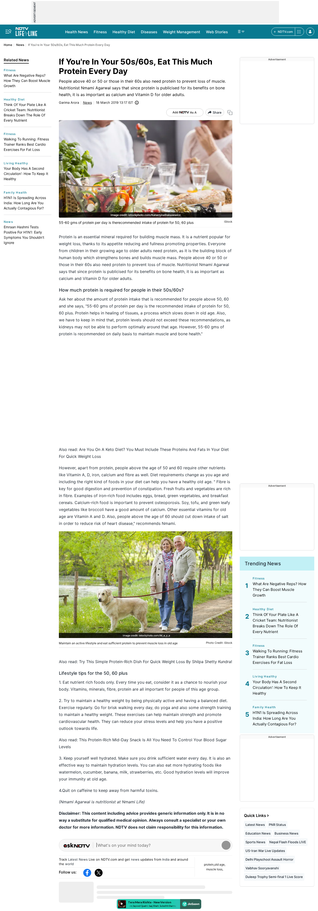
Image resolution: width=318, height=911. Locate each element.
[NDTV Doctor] (26, 30)
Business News (286, 833)
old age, (219, 864)
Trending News (263, 564)
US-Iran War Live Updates (265, 851)
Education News (258, 833)
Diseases (149, 32)
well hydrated (103, 758)
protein (170, 250)
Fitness (100, 32)
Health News (76, 32)
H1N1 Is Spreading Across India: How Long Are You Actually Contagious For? (25, 203)
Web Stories (217, 32)
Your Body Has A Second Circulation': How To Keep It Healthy (26, 173)
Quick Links (255, 815)
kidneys (66, 326)
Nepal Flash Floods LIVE (287, 842)
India (165, 859)
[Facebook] (87, 873)
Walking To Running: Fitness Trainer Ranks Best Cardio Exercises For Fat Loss (26, 144)
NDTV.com (285, 32)
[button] (310, 32)
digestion (93, 488)
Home (8, 45)
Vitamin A (76, 474)
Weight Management (181, 32)
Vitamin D (92, 278)
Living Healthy (16, 163)
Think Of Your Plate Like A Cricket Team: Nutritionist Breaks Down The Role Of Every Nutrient (25, 112)
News (20, 45)
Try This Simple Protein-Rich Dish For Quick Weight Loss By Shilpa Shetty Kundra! (155, 661)
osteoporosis (167, 502)
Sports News (255, 842)
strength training (215, 707)
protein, (209, 864)
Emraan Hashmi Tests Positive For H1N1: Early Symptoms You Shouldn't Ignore (24, 235)
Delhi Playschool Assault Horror (269, 859)
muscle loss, (214, 869)
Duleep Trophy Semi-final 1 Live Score (274, 877)
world (69, 864)
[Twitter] (99, 873)
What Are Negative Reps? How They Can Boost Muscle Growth (27, 80)
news (135, 859)
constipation (149, 488)
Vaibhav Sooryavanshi (262, 868)
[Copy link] (230, 112)
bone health (173, 271)
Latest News (78, 859)
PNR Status (277, 825)
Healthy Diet (124, 32)
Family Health (15, 192)
